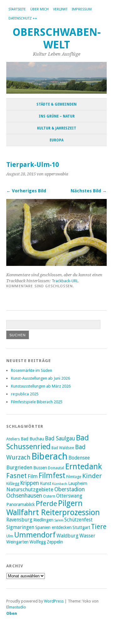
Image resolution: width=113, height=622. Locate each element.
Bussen (40, 467)
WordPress (54, 601)
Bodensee (79, 458)
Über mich (39, 9)
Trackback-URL (65, 280)
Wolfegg (38, 541)
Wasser (87, 536)
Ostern (49, 496)
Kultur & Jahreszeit (56, 128)
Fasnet (16, 476)
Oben (11, 613)
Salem (58, 520)
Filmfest (52, 475)
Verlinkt (60, 9)
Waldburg (67, 536)
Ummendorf (35, 535)
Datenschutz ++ (22, 18)
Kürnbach (59, 484)
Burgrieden (19, 467)
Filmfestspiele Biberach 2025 (36, 401)
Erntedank (83, 466)
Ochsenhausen (24, 496)
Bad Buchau (32, 438)
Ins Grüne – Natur (57, 116)
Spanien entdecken (53, 527)
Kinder (92, 476)
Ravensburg (19, 520)
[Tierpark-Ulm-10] (56, 264)
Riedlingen (43, 519)
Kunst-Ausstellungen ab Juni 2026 (40, 378)
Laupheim (77, 483)
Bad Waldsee (62, 447)
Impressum (82, 9)
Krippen (29, 483)
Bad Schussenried (47, 442)
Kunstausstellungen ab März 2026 (41, 386)
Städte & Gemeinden (56, 104)
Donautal (56, 467)
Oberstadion (69, 489)
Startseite (17, 9)
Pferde (46, 503)
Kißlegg (12, 483)
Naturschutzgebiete (29, 489)
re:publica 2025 (25, 394)
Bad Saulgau (60, 438)
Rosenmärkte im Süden (31, 370)
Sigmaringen (20, 527)
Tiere (98, 527)
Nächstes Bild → (89, 190)
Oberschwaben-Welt (57, 38)
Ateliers (13, 439)
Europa (56, 140)
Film (33, 476)
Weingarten (17, 541)
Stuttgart (81, 527)
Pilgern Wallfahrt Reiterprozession (53, 508)
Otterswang (69, 496)
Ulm (9, 536)
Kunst (45, 483)
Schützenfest (78, 520)
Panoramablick (20, 504)
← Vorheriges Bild (26, 190)
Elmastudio (16, 607)
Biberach (49, 456)
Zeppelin (55, 541)
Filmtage (73, 476)
